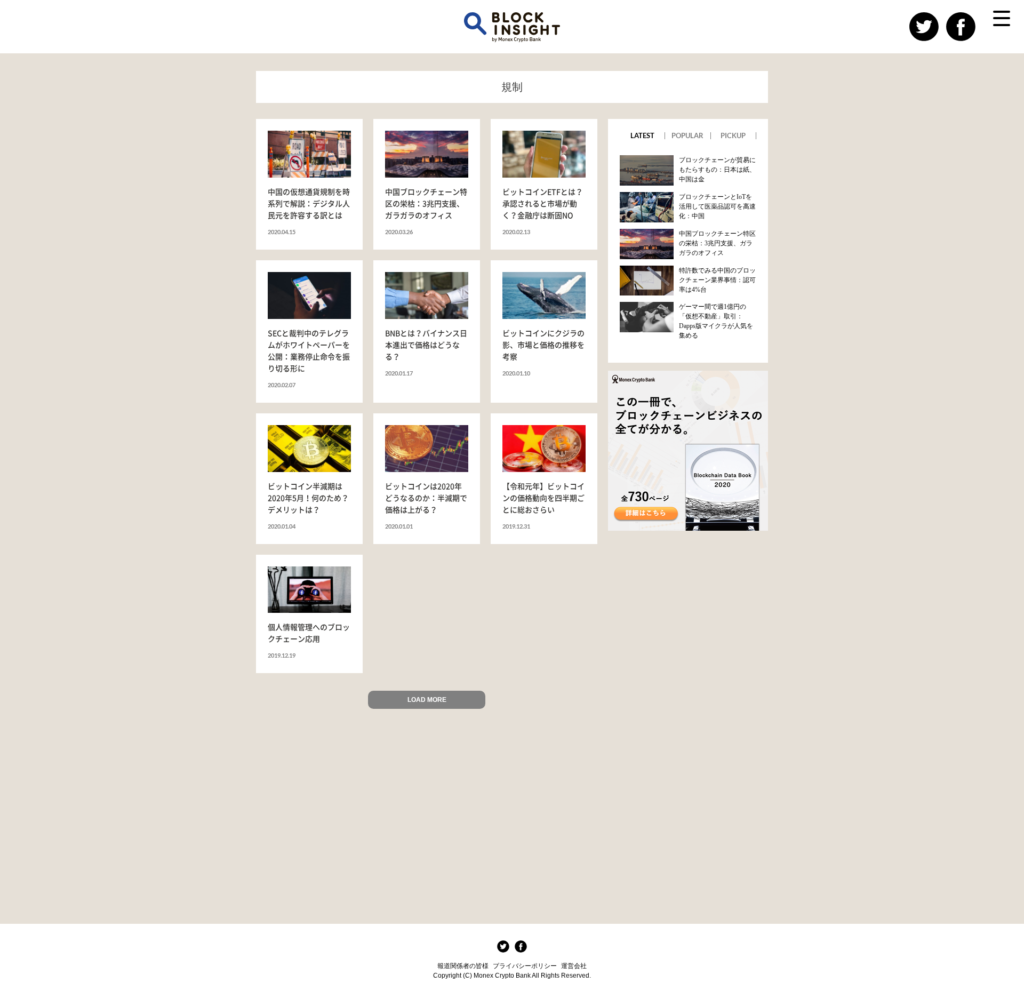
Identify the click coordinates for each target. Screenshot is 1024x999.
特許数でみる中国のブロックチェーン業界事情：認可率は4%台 (717, 280)
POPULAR (687, 135)
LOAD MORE (426, 700)
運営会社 (574, 966)
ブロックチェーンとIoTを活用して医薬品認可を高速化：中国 (717, 206)
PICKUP (733, 135)
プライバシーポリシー (525, 966)
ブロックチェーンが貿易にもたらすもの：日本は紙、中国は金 (717, 169)
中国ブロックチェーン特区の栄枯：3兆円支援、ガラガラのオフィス (717, 243)
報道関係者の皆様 (463, 966)
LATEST (642, 135)
